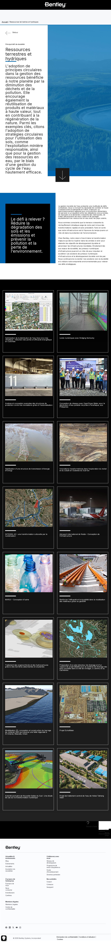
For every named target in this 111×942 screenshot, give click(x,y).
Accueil (5, 22)
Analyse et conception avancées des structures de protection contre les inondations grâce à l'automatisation (28, 404)
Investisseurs (9, 893)
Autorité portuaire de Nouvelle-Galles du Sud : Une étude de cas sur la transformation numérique (28, 797)
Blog (7, 861)
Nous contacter (8, 889)
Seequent (50, 887)
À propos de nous (9, 884)
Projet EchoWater (67, 730)
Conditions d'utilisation (87, 937)
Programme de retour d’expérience (53, 866)
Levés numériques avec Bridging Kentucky (77, 338)
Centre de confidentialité (10, 908)
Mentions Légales (11, 904)
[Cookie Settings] (4, 938)
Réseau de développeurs (51, 862)
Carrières (8, 895)
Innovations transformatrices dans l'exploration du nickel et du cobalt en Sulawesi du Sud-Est (83, 470)
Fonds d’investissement (52, 871)
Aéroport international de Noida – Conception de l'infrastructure (80, 535)
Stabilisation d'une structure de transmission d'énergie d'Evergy (27, 470)
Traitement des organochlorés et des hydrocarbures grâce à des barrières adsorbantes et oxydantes (26, 666)
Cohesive (50, 884)
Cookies (60, 939)
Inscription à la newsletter (10, 870)
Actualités (8, 866)
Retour (15, 32)
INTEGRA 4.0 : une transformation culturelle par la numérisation (26, 535)
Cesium (49, 882)
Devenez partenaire (53, 875)
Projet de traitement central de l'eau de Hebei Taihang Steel (82, 797)
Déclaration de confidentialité (67, 937)
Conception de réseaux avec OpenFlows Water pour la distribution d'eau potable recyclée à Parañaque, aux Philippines (82, 405)
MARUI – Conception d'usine (17, 600)
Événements (9, 864)
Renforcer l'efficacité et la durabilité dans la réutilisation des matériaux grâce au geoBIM (82, 600)
